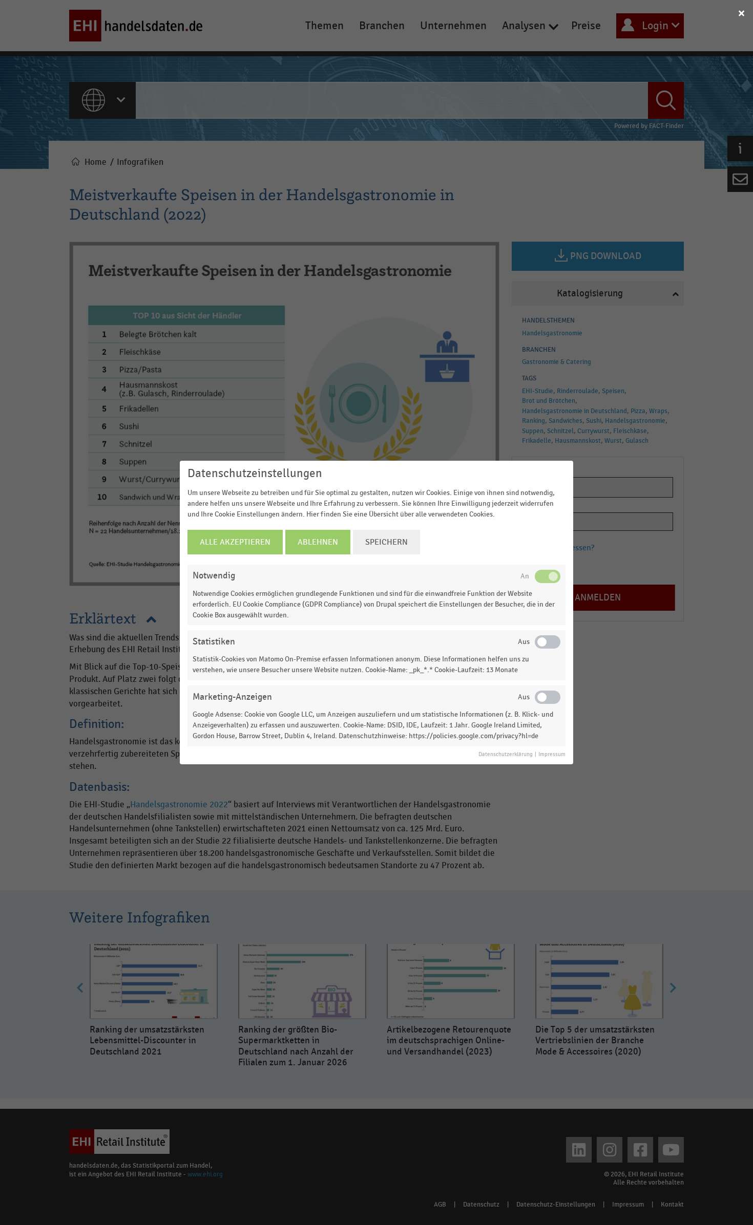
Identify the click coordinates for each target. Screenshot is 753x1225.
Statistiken (214, 641)
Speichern (386, 542)
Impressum (552, 754)
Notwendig (214, 575)
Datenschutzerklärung (505, 754)
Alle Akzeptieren (235, 542)
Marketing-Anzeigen (232, 697)
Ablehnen (318, 542)
